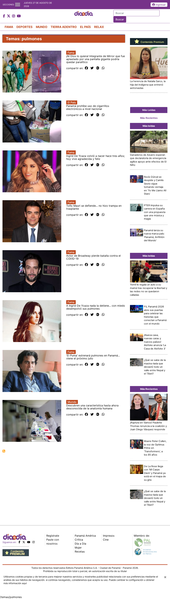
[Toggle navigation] (17, 4)
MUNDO (41, 27)
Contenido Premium (152, 42)
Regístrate (52, 535)
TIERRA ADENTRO (64, 27)
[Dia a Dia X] (9, 16)
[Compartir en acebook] (86, 68)
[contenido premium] (15, 552)
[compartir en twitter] (92, 68)
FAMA (9, 27)
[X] (23, 542)
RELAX (99, 27)
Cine (106, 539)
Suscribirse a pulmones (3, 451)
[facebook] (19, 542)
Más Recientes (149, 117)
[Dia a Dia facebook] (4, 16)
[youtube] (28, 542)
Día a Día (80, 543)
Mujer (78, 547)
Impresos (108, 535)
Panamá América (85, 535)
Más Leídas (148, 110)
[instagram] (33, 542)
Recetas (80, 551)
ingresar (161, 4)
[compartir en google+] (97, 68)
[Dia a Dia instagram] (14, 16)
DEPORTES (24, 27)
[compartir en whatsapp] (103, 68)
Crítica (79, 539)
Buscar (120, 19)
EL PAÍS (85, 27)
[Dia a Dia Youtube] (19, 16)
